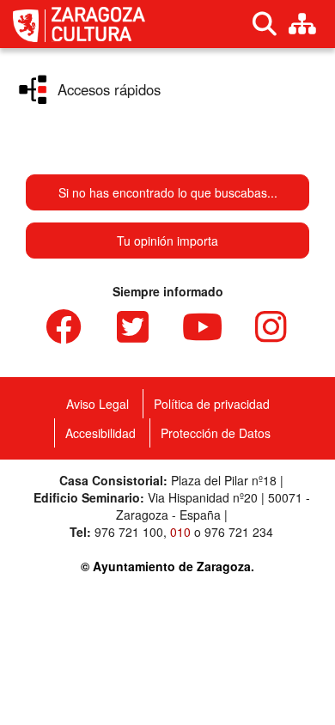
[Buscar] (265, 24)
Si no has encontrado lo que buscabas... (167, 192)
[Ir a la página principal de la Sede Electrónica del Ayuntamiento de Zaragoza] (29, 25)
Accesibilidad (100, 433)
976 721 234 (238, 531)
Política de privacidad (212, 403)
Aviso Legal (97, 403)
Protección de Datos (216, 433)
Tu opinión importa (167, 240)
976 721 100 (128, 531)
